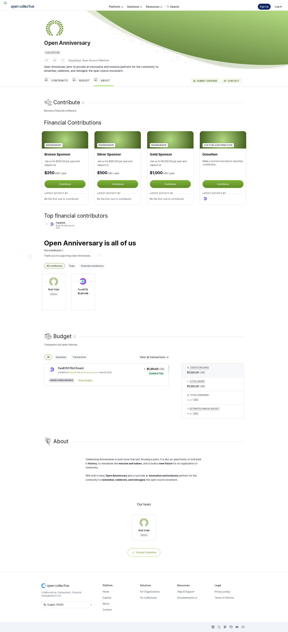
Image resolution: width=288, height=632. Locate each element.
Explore (107, 597)
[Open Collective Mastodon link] (225, 627)
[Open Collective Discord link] (237, 627)
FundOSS (73, 372)
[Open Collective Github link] (231, 627)
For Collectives (148, 597)
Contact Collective (146, 552)
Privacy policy (222, 591)
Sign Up (264, 6)
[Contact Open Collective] (243, 627)
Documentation (185, 597)
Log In (278, 6)
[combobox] (68, 604)
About (106, 603)
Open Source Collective (95, 60)
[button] (58, 80)
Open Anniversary (88, 372)
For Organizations (150, 591)
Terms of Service (224, 597)
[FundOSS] (205, 198)
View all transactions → (154, 357)
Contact (107, 609)
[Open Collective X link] (219, 627)
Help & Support (185, 591)
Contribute (65, 184)
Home (106, 591)
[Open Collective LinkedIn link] (213, 627)
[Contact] (46, 60)
